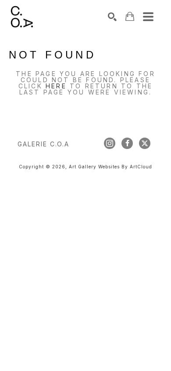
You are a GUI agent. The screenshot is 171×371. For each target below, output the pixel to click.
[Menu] (148, 16)
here (56, 86)
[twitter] (144, 143)
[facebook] (127, 143)
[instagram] (109, 143)
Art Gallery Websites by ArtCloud (110, 166)
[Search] (112, 16)
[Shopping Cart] (129, 16)
